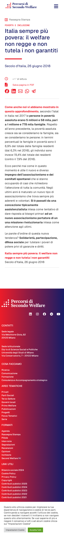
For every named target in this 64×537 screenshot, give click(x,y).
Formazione (8, 376)
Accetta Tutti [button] (35, 530)
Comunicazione (9, 373)
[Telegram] (51, 314)
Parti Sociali (8, 395)
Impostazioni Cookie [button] (15, 530)
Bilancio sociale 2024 (13, 470)
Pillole (5, 437)
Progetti (6, 412)
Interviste (7, 441)
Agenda (6, 431)
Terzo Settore (8, 398)
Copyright (7, 480)
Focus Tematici (9, 415)
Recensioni (7, 448)
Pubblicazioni (9, 409)
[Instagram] (37, 314)
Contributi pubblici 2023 (14, 490)
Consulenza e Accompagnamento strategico (24, 380)
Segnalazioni (8, 444)
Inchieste (6, 454)
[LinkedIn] (13, 92)
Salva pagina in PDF (23, 84)
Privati (5, 392)
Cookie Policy (9, 473)
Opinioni (6, 451)
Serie (4, 419)
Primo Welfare (9, 405)
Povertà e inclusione (17, 25)
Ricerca (5, 370)
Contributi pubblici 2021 (14, 497)
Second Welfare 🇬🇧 (11, 458)
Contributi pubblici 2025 (14, 483)
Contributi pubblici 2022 (14, 494)
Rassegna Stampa (11, 434)
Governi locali (9, 402)
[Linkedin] (30, 314)
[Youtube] (58, 314)
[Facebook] (7, 92)
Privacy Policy (9, 476)
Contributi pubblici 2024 (14, 487)
